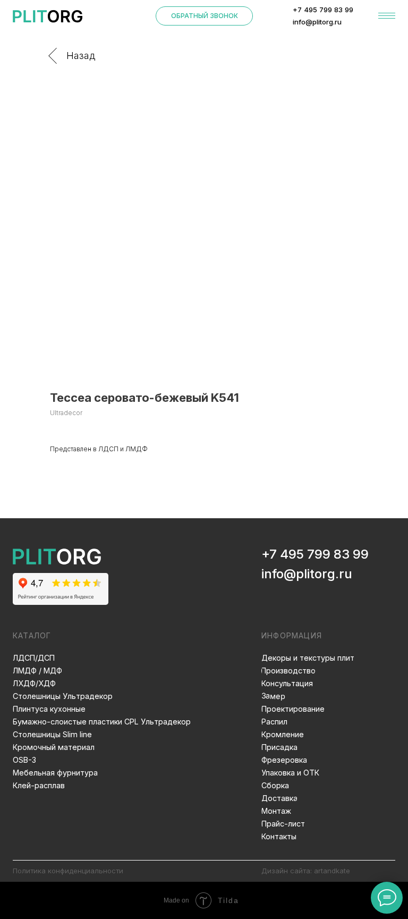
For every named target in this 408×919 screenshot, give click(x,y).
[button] (204, 16)
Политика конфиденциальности (68, 870)
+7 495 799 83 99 (315, 554)
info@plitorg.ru (306, 573)
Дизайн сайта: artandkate (305, 870)
